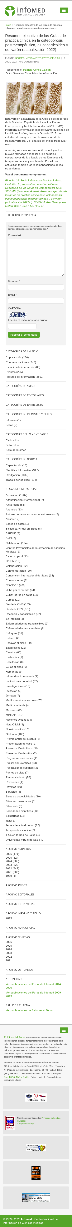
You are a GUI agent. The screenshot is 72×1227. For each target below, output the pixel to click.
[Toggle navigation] (64, 10)
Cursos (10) (13, 599)
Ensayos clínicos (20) (19, 642)
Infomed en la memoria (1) (22, 676)
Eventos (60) (13, 652)
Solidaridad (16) (15, 815)
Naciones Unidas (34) (19, 719)
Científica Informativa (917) (22, 470)
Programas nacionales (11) (22, 758)
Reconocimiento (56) (18, 777)
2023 (9, 864)
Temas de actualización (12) (23, 825)
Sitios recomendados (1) (21, 801)
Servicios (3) (13, 791)
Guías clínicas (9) (16, 666)
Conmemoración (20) (19, 570)
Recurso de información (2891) (25, 376)
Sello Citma (13, 445)
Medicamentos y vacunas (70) (24, 700)
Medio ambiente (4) (18, 705)
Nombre (14, 281)
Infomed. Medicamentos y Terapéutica (37, 58)
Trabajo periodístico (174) (21, 479)
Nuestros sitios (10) (17, 729)
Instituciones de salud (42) (22, 681)
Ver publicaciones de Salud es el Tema (29, 1010)
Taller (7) (11, 820)
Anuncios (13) (14, 509)
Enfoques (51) (14, 633)
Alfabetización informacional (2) (25, 499)
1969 (9, 875)
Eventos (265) (14, 371)
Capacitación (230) (17, 357)
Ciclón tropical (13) (17, 556)
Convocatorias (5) (16, 580)
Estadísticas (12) (16, 647)
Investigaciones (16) (18, 686)
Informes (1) (13, 420)
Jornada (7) (13, 695)
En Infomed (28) (16, 618)
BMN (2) (11, 538)
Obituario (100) (15, 734)
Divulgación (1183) (17, 474)
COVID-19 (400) (16, 585)
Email (12, 294)
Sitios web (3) (14, 806)
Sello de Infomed (16, 449)
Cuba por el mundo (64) (20, 589)
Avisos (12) (12, 518)
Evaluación (12, 440)
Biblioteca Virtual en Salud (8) (24, 528)
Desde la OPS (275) (18, 609)
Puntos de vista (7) (17, 772)
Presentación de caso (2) (21, 743)
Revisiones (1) (14, 782)
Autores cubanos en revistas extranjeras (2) (32, 514)
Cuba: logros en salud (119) (23, 594)
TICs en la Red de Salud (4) (23, 834)
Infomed (26, 1219)
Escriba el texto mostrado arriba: (28, 320)
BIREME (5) (13, 533)
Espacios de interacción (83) (23, 367)
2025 (9, 857)
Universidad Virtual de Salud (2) (25, 839)
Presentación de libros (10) (22, 748)
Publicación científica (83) (21, 762)
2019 (9, 918)
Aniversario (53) (15, 504)
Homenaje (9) (14, 671)
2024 (9, 861)
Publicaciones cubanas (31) (22, 767)
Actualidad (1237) (16, 495)
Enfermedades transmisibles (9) (25, 628)
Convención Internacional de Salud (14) (30, 575)
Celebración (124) (17, 543)
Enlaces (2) (13, 638)
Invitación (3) (14, 690)
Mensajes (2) (14, 710)
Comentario (15, 235)
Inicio (8, 25)
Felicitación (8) (15, 661)
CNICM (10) (13, 561)
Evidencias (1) (14, 657)
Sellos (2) (11, 424)
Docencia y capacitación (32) (23, 613)
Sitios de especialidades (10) (23, 796)
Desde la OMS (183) (18, 604)
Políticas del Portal (14, 1037)
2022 (9, 868)
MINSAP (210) (14, 714)
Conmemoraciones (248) (21, 362)
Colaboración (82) (17, 565)
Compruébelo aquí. (26, 1123)
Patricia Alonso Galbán (37, 69)
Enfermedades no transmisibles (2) (27, 623)
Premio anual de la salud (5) (23, 738)
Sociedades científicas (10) (22, 810)
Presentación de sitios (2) (21, 753)
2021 (9, 872)
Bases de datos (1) (17, 523)
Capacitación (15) (16, 465)
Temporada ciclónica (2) (20, 830)
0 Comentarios (30, 62)
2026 (9, 854)
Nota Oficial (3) (15, 724)
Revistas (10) (14, 786)
